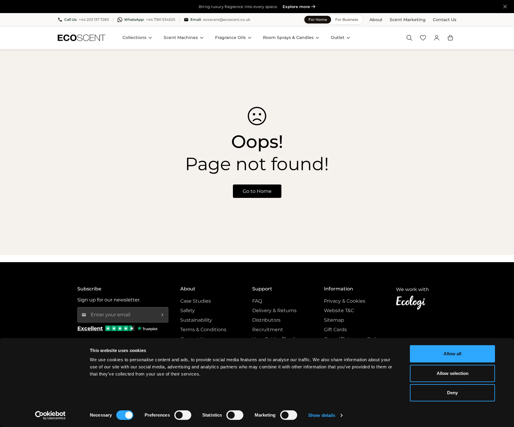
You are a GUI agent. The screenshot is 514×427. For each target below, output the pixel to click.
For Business (346, 19)
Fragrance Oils (230, 37)
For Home (317, 19)
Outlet (337, 37)
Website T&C (339, 310)
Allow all (452, 353)
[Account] (437, 38)
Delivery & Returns (274, 310)
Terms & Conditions (203, 329)
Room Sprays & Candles (288, 37)
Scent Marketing (408, 19)
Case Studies (195, 301)
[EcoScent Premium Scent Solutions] (81, 38)
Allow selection (452, 373)
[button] (450, 38)
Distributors (266, 320)
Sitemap (334, 320)
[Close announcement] (505, 6)
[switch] (182, 415)
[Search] (409, 38)
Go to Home (257, 191)
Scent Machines (181, 37)
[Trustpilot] (147, 328)
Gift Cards (335, 329)
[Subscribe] (162, 314)
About (376, 19)
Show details (321, 415)
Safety (187, 310)
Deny (452, 392)
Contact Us (444, 19)
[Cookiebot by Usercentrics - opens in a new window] (50, 415)
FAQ (257, 301)
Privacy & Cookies (344, 301)
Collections (134, 37)
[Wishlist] (423, 38)
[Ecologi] (412, 302)
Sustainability (196, 320)
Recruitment (267, 329)
